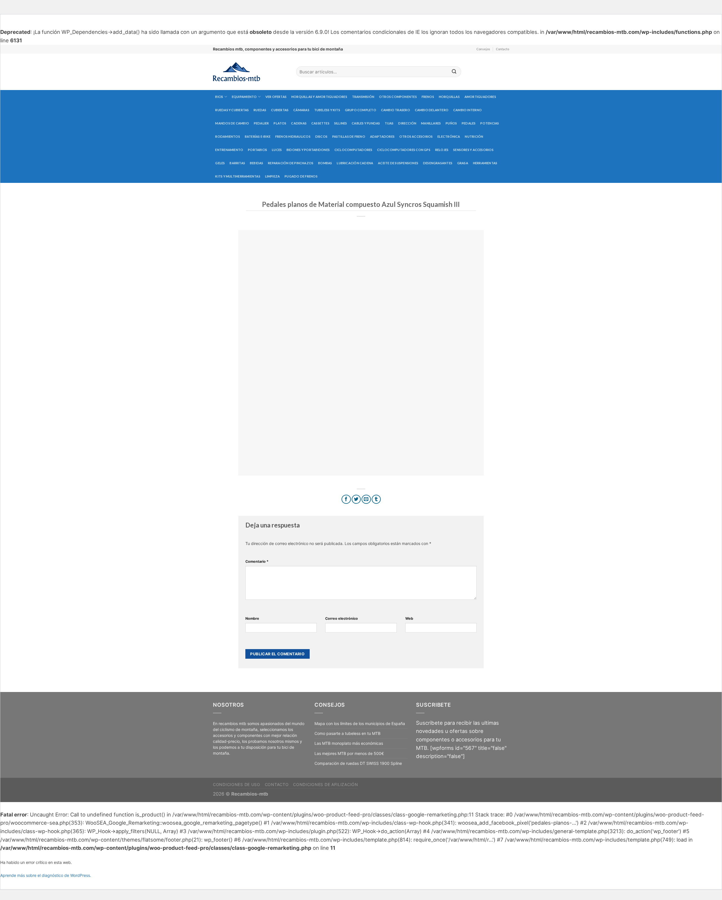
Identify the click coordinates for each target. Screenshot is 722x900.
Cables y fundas (366, 123)
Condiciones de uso (236, 784)
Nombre (252, 618)
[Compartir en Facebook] (346, 499)
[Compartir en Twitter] (356, 499)
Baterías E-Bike (257, 136)
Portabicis (257, 150)
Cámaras (301, 110)
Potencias (489, 123)
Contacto (502, 49)
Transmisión (363, 96)
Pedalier (261, 123)
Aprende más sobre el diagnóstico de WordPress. (45, 875)
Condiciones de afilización (325, 784)
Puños (451, 123)
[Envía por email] (366, 499)
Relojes (442, 150)
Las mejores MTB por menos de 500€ (349, 753)
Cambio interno (467, 110)
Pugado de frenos (301, 176)
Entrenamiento (229, 150)
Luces (277, 150)
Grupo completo (360, 110)
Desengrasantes (437, 163)
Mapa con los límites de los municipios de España (359, 723)
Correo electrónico (341, 618)
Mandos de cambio (232, 123)
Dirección (407, 123)
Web (409, 618)
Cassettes (320, 123)
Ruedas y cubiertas (232, 110)
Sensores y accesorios (473, 150)
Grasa (462, 163)
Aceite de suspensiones (398, 163)
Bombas (325, 163)
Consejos (483, 49)
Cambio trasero (395, 110)
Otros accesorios (416, 136)
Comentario (256, 561)
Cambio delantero (432, 110)
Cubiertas (280, 110)
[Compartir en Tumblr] (376, 499)
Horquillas (449, 96)
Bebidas (256, 163)
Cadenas (299, 123)
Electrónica (448, 136)
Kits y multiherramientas (237, 176)
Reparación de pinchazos (290, 163)
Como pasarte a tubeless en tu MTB (347, 733)
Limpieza (272, 176)
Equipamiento (244, 96)
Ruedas (260, 110)
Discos (321, 136)
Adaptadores (382, 136)
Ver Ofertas (276, 96)
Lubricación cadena (355, 163)
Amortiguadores (480, 96)
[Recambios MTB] (250, 72)
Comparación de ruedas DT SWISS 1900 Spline (358, 763)
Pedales (469, 123)
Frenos (428, 96)
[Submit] (454, 71)
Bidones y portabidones (308, 150)
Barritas (237, 163)
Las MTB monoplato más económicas (348, 743)
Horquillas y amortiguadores (319, 96)
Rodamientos (227, 136)
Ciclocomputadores (353, 150)
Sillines (340, 123)
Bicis (219, 96)
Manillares (431, 123)
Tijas (389, 123)
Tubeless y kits (327, 110)
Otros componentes (398, 96)
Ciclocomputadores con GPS (403, 150)
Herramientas (485, 163)
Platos (280, 123)
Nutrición (474, 136)
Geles (220, 163)
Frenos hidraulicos (293, 136)
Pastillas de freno (348, 136)
